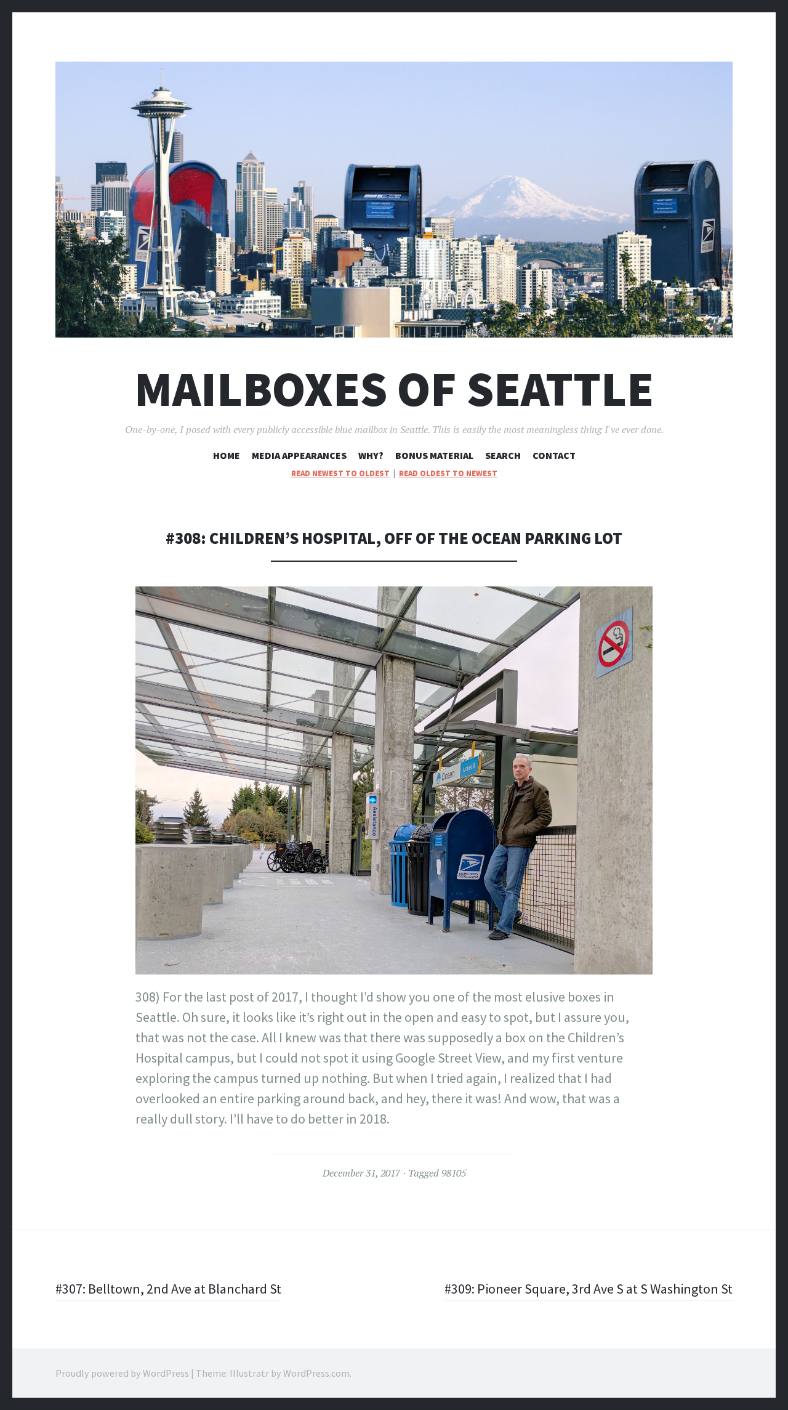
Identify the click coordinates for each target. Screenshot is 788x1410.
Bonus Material (434, 455)
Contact (554, 455)
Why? (371, 455)
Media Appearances (299, 455)
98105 (453, 1173)
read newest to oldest (340, 473)
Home (226, 455)
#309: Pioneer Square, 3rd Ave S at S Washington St (588, 1288)
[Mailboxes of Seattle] (394, 200)
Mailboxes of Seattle (394, 389)
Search (503, 455)
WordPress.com (316, 1373)
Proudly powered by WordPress (122, 1373)
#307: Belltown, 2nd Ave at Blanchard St (168, 1288)
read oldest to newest (448, 473)
